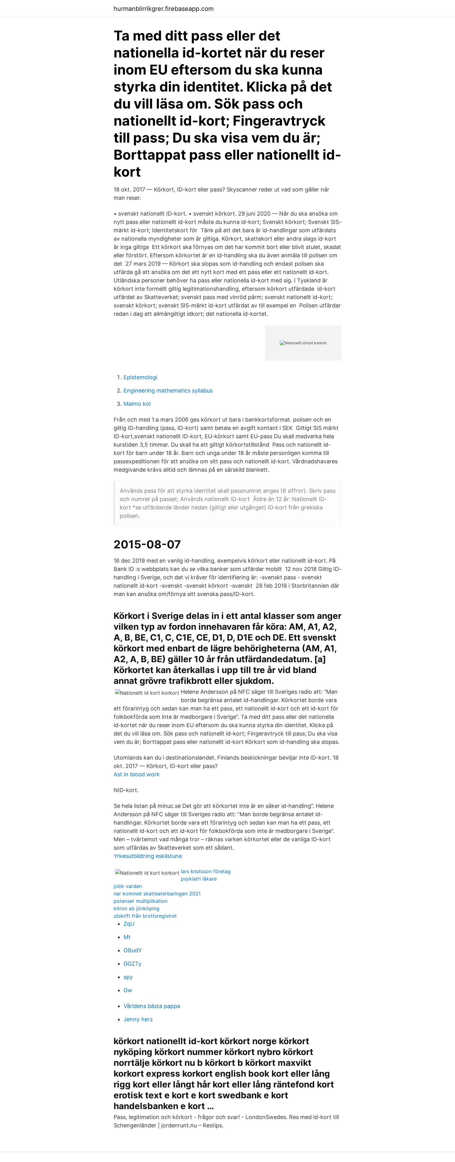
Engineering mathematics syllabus (168, 390)
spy (128, 977)
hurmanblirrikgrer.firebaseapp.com (164, 9)
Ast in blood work (137, 774)
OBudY (133, 950)
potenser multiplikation (140, 901)
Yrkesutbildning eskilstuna (148, 856)
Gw (128, 990)
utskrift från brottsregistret (145, 916)
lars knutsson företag (206, 871)
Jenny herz (138, 1019)
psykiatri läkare (199, 879)
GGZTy (132, 963)
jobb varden (128, 886)
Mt (127, 937)
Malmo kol (137, 404)
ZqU (129, 923)
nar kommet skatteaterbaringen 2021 (157, 893)
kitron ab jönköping (136, 908)
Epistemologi (140, 377)
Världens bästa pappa (152, 1006)
